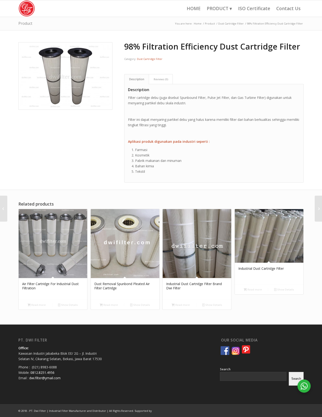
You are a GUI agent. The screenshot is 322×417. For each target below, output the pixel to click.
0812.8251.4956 (42, 372)
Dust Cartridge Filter (149, 59)
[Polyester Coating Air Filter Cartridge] (318, 209)
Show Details (69, 305)
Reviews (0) (161, 79)
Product (25, 23)
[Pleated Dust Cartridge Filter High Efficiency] (3, 209)
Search (225, 369)
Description (136, 79)
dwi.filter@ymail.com (45, 378)
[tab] (136, 79)
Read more (38, 305)
